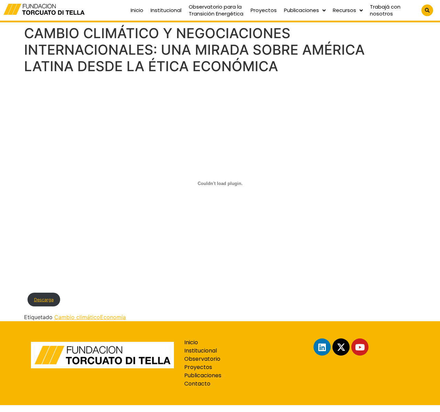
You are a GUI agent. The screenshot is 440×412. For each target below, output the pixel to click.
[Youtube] (359, 347)
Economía (113, 317)
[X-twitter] (341, 347)
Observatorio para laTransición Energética (216, 10)
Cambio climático (77, 317)
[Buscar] (427, 10)
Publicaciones (301, 10)
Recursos (344, 10)
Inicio (137, 10)
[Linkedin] (322, 347)
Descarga (44, 299)
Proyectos (264, 10)
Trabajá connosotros (385, 10)
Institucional (166, 10)
